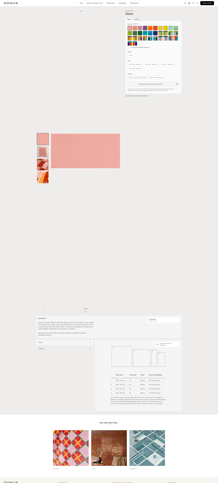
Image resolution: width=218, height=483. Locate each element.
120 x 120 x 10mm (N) (151, 64)
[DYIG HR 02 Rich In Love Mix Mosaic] (135, 38)
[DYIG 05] (160, 28)
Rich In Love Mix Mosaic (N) (137, 77)
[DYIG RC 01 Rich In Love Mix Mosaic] (150, 38)
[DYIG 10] (130, 33)
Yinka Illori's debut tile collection (61, 333)
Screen (136, 19)
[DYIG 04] (145, 28)
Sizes (40, 342)
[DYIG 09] (150, 33)
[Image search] (81, 11)
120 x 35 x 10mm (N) (168, 64)
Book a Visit (207, 3)
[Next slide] (42, 306)
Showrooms (134, 3)
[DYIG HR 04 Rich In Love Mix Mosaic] (145, 38)
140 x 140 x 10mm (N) (135, 68)
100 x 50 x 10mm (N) (135, 64)
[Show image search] (189, 3)
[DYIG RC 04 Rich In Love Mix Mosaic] (165, 38)
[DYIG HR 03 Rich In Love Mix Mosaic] (140, 38)
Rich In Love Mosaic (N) (156, 77)
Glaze (129, 19)
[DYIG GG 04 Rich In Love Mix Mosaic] (176, 33)
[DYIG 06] (170, 28)
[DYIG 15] (155, 28)
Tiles (81, 3)
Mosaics (41, 348)
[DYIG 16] (155, 33)
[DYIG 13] (165, 28)
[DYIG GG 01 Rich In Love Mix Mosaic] (160, 33)
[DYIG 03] (135, 28)
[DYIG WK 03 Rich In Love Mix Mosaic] (130, 43)
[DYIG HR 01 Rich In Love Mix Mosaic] (130, 38)
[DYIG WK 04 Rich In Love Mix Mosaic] (135, 43)
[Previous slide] (42, 10)
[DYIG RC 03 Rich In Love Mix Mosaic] (160, 38)
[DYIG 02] (140, 28)
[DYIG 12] (140, 33)
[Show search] (185, 3)
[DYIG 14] (150, 28)
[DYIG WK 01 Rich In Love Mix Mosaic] (170, 38)
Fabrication (111, 3)
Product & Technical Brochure (138, 96)
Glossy (131, 55)
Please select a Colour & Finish (150, 84)
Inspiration (122, 3)
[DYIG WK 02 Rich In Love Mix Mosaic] (176, 38)
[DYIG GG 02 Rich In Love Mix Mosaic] (165, 33)
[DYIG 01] (130, 28)
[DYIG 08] (145, 33)
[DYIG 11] (135, 33)
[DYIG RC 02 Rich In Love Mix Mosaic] (155, 38)
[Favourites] (193, 3)
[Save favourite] (85, 11)
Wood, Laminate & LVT (95, 3)
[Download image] (90, 11)
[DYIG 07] (176, 28)
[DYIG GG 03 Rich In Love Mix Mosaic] (170, 33)
